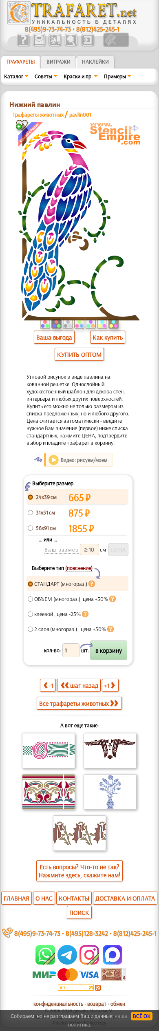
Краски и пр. (78, 76)
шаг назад (84, 685)
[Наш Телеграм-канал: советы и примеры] (66, 962)
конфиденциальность (58, 1003)
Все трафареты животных (74, 703)
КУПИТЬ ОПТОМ (79, 354)
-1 (51, 685)
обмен (117, 1003)
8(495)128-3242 (87, 933)
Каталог (13, 76)
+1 (107, 685)
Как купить (108, 337)
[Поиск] (71, 45)
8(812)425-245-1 (97, 28)
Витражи (58, 61)
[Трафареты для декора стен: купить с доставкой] (55, 45)
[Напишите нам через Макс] (112, 962)
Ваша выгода (54, 337)
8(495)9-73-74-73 (48, 28)
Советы (43, 76)
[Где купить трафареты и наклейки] (39, 45)
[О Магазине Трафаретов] (23, 45)
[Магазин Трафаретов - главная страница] (72, 22)
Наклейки (95, 61)
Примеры (115, 76)
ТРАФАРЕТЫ (21, 61)
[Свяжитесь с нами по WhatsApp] (45, 962)
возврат (96, 1003)
